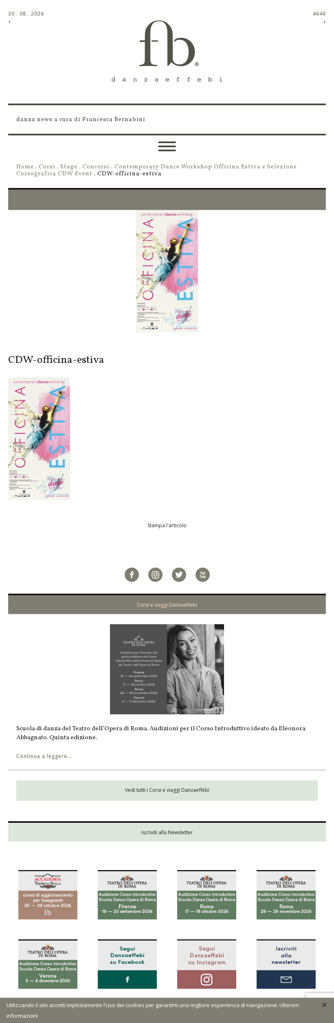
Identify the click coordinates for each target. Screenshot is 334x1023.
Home (25, 167)
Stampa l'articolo (167, 525)
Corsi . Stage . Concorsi (74, 167)
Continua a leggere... (44, 756)
